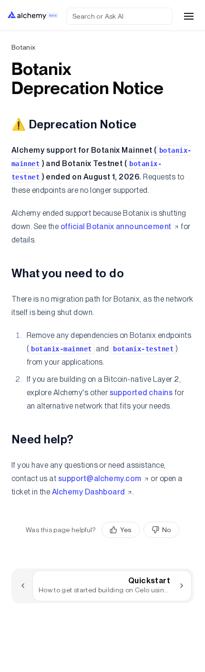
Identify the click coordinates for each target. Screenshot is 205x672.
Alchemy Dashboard (88, 491)
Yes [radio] (126, 530)
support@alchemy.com (100, 478)
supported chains (141, 392)
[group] (140, 530)
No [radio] (166, 530)
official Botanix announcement (116, 226)
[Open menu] (188, 16)
